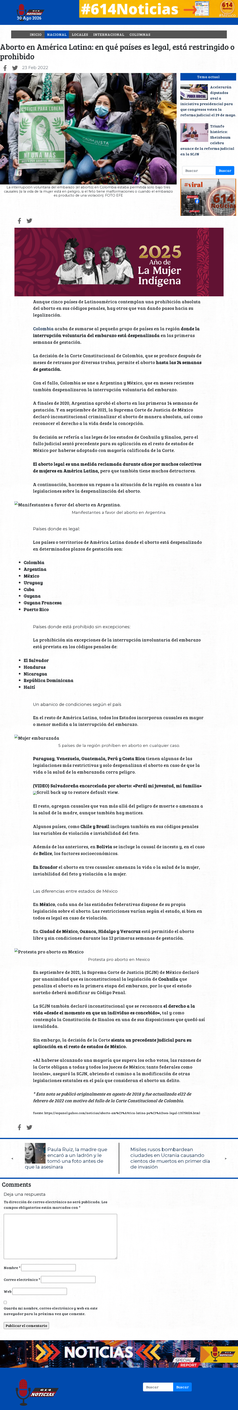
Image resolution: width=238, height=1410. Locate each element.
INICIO (36, 34)
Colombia (43, 328)
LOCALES (80, 34)
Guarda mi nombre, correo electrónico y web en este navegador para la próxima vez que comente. (51, 1311)
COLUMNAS (139, 34)
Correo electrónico (22, 1279)
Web (8, 1291)
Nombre (12, 1267)
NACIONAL (56, 34)
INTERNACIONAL (108, 34)
